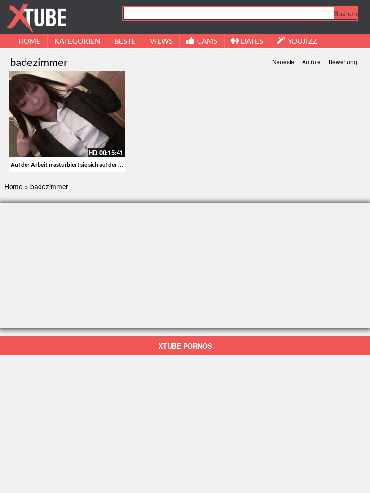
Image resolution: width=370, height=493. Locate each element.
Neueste (283, 61)
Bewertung (343, 61)
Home (13, 186)
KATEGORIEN (77, 41)
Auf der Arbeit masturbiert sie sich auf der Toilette (74, 164)
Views (161, 41)
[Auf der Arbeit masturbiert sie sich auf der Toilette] (67, 114)
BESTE (125, 41)
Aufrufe (311, 61)
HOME (29, 41)
